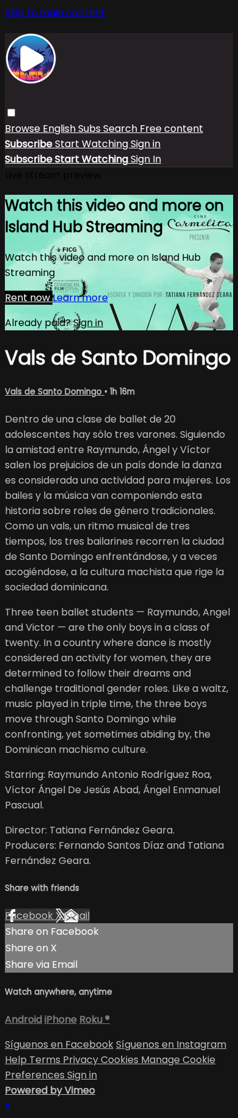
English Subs (73, 129)
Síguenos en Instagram (171, 1044)
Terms (46, 1060)
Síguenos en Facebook (59, 1044)
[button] (11, 113)
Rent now (28, 298)
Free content (171, 129)
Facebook (30, 916)
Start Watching (93, 144)
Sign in (145, 144)
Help (17, 1060)
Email (77, 916)
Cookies (121, 1060)
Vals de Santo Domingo (54, 391)
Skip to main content (55, 12)
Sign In (146, 159)
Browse (24, 129)
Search (121, 129)
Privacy (82, 1060)
